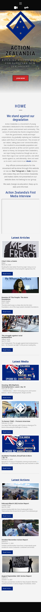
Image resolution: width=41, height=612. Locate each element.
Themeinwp (27, 608)
